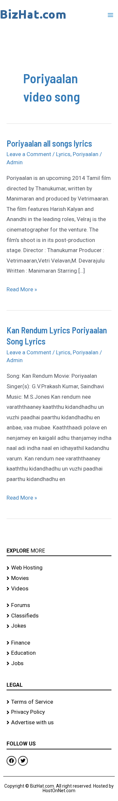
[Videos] (59, 589)
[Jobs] (59, 663)
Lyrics (63, 154)
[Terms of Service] (59, 702)
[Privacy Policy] (59, 712)
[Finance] (59, 643)
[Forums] (59, 605)
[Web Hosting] (59, 568)
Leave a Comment (29, 154)
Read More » (22, 288)
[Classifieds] (59, 616)
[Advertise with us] (59, 722)
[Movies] (59, 578)
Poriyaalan (85, 154)
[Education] (59, 653)
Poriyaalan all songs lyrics (49, 143)
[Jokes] (59, 626)
